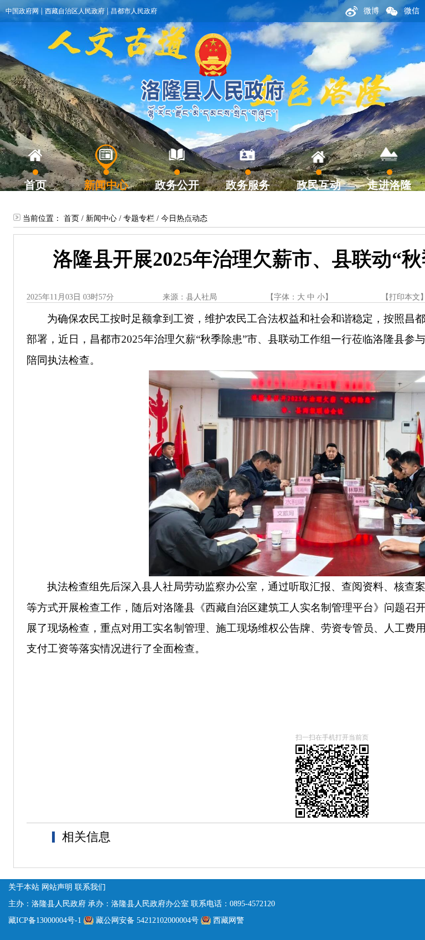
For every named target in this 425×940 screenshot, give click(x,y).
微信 (411, 11)
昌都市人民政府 (134, 11)
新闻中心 (101, 218)
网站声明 (57, 887)
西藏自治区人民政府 (75, 11)
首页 (71, 218)
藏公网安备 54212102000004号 (147, 920)
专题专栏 (138, 218)
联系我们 (90, 887)
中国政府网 (22, 11)
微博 (371, 11)
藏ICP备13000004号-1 (44, 920)
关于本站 (23, 887)
